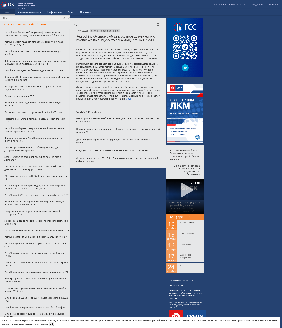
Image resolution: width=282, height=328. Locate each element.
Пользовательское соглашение (229, 4)
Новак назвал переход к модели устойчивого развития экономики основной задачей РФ (118, 130)
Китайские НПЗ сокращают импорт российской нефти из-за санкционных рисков (36, 78)
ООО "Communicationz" (195, 302)
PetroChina (105, 30)
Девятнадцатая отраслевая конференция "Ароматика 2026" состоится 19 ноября (115, 141)
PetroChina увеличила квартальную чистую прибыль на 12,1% (34, 254)
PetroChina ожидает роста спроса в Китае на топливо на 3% (36, 271)
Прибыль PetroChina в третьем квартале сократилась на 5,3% (34, 120)
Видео (71, 12)
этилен (94, 30)
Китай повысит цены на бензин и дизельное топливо (33, 70)
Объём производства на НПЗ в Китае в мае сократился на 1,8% (35, 177)
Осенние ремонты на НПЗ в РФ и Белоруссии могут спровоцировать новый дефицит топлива (117, 159)
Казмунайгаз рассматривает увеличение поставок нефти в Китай (36, 264)
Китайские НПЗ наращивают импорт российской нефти (34, 307)
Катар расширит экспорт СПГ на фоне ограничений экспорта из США (32, 213)
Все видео (196, 182)
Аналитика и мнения (29, 12)
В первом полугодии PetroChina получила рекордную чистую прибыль (33, 139)
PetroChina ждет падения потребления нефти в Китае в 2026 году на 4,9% (34, 43)
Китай (116, 30)
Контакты (274, 4)
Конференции (54, 12)
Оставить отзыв (176, 285)
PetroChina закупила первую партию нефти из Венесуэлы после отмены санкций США (35, 203)
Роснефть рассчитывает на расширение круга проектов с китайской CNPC (35, 280)
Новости (7, 12)
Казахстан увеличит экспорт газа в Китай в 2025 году (33, 112)
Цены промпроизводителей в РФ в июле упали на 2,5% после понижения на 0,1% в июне (117, 120)
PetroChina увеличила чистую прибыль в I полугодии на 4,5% (35, 245)
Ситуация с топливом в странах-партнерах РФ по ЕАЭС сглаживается (113, 150)
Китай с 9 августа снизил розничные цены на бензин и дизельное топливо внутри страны (34, 168)
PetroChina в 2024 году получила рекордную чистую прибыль (32, 104)
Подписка (85, 12)
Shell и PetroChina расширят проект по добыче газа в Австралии (32, 158)
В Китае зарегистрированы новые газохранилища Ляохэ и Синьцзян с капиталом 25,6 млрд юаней (36, 62)
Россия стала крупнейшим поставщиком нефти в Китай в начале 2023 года (35, 290)
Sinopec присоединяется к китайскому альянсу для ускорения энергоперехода (31, 149)
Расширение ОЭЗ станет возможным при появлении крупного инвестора (33, 88)
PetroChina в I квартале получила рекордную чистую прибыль (32, 53)
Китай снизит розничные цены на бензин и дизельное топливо (34, 315)
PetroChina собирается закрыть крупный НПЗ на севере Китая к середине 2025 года (34, 130)
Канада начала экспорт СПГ (19, 96)
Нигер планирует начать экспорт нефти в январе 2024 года (36, 230)
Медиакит (257, 4)
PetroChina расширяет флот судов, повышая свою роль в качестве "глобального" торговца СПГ (35, 187)
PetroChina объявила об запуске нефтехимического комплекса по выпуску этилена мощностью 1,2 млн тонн (35, 34)
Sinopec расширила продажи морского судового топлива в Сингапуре (36, 222)
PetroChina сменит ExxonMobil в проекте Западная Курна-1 (35, 236)
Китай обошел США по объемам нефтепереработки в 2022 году (36, 299)
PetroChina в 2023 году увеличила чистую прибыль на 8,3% (36, 194)
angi (128, 98)
